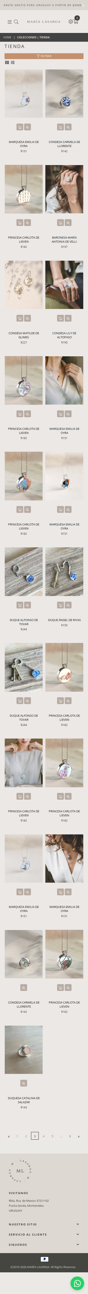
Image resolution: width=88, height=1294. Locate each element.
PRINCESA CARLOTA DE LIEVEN (23, 239)
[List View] (12, 62)
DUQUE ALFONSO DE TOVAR (24, 622)
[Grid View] (7, 62)
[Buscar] (16, 21)
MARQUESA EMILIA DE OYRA (24, 144)
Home (7, 37)
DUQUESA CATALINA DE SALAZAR (24, 1100)
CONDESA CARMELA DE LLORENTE (64, 144)
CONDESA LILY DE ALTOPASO (64, 335)
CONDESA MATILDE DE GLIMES (24, 335)
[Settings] (71, 21)
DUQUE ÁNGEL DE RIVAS (64, 620)
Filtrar (45, 56)
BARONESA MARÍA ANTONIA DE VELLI (64, 239)
